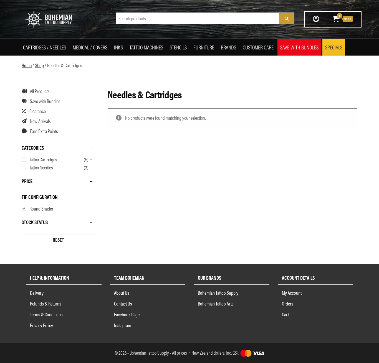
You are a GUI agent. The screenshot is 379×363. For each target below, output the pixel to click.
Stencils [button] (178, 47)
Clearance (37, 110)
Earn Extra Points (44, 130)
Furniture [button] (203, 47)
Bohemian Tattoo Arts (216, 303)
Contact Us (123, 303)
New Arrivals (40, 120)
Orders (287, 303)
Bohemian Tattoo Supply (218, 292)
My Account (292, 292)
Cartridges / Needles (44, 47)
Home (27, 65)
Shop (39, 65)
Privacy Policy (41, 325)
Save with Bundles (299, 47)
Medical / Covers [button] (90, 47)
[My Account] (316, 18)
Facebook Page (127, 314)
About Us (121, 292)
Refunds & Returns (45, 303)
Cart (285, 314)
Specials (333, 47)
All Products (39, 90)
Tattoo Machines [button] (146, 47)
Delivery (37, 292)
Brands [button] (228, 47)
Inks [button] (118, 47)
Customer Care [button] (258, 47)
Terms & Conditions (46, 314)
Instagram (122, 325)
